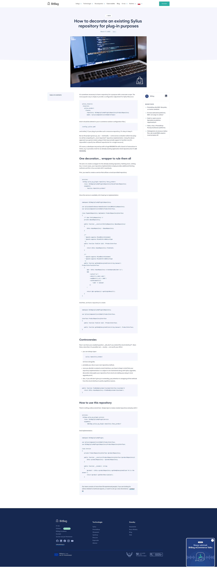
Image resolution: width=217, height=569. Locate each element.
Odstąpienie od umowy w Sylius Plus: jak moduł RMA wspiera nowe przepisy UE (157, 133)
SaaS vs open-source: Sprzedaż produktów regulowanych (154, 120)
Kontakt (164, 3)
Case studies (111, 3)
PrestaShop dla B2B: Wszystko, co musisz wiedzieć (157, 108)
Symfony (95, 535)
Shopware (96, 532)
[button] (78, 3)
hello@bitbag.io (60, 544)
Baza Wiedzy (133, 529)
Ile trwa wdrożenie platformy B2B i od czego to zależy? (156, 114)
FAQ (130, 535)
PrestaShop (96, 529)
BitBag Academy (61, 531)
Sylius (94, 527)
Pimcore (95, 537)
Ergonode (96, 540)
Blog (118, 3)
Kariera (58, 528)
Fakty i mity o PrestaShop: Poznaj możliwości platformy (156, 126)
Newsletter (132, 527)
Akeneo (95, 543)
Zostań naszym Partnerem (64, 536)
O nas (58, 526)
